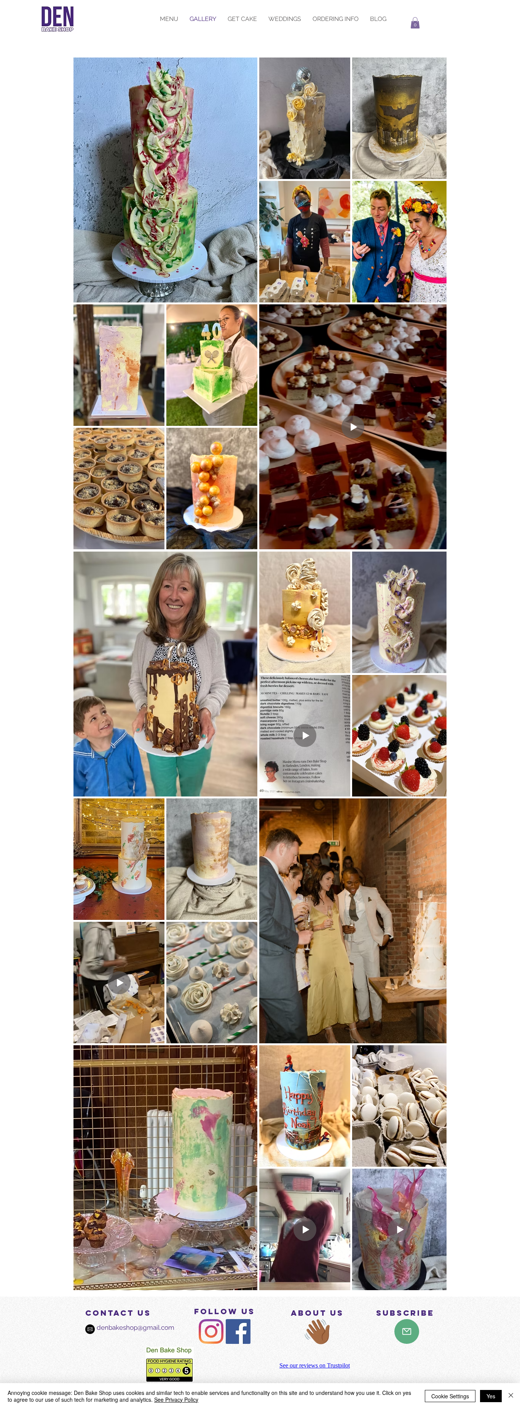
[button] (415, 23)
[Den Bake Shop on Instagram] (211, 1331)
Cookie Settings (450, 1396)
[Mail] (406, 1331)
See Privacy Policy (176, 1399)
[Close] (510, 1396)
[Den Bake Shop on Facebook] (238, 1331)
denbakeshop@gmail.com (127, 1327)
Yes (491, 1396)
